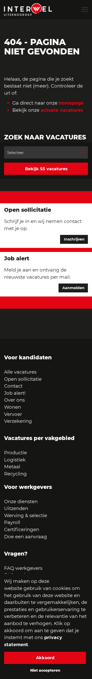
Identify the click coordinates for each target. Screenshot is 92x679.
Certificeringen (21, 529)
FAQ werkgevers (23, 568)
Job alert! (15, 393)
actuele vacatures (62, 109)
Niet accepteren (45, 670)
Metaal (12, 467)
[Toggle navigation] (85, 10)
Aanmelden (73, 288)
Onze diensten (21, 501)
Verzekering (18, 421)
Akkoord (45, 657)
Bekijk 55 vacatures (46, 168)
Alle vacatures (20, 372)
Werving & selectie (25, 515)
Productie (16, 453)
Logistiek (15, 460)
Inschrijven (74, 239)
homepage (71, 102)
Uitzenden (16, 508)
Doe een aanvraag (25, 537)
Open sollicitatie (23, 379)
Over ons (14, 400)
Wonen (12, 407)
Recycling (15, 474)
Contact (13, 386)
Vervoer (13, 414)
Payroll (12, 522)
